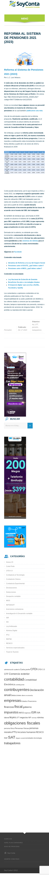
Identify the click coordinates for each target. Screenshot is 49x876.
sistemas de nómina (30, 241)
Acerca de (8, 839)
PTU (7, 635)
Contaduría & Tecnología (15, 575)
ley (33, 324)
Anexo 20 (9, 562)
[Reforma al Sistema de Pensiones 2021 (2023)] (24, 58)
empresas (12, 700)
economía (29, 695)
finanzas (9, 707)
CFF (6, 674)
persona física (9, 728)
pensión (35, 327)
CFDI (33, 669)
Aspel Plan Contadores (13, 842)
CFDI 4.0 (9, 571)
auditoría (17, 669)
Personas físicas (22, 728)
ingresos (27, 713)
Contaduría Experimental (15, 583)
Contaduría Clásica (13, 579)
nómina (40, 717)
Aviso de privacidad (11, 846)
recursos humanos (26, 732)
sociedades (29, 738)
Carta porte (25, 669)
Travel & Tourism (12, 652)
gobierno (27, 707)
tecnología (38, 738)
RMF (6, 738)
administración (9, 669)
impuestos (11, 712)
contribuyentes (16, 690)
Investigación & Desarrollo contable (19, 613)
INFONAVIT (10, 605)
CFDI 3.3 (41, 669)
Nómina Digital (11, 631)
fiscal (18, 707)
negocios (24, 717)
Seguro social (20, 738)
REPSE (9, 639)
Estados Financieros (28, 701)
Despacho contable (13, 596)
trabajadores (37, 330)
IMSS (8, 601)
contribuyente (19, 684)
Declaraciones (11, 588)
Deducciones (11, 592)
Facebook (18, 252)
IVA (7, 622)
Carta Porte (10, 566)
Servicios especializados (15, 648)
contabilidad (14, 679)
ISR (7, 618)
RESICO (9, 643)
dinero (24, 695)
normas (34, 717)
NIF (29, 718)
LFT (36, 324)
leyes (13, 717)
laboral (6, 718)
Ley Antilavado (11, 626)
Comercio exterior (19, 673)
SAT (11, 737)
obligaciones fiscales (22, 723)
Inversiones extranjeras (14, 609)
